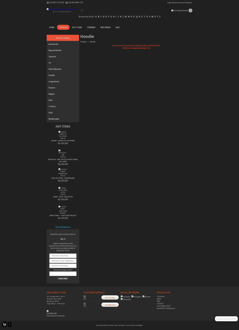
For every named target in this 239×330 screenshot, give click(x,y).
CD (50, 62)
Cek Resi (160, 303)
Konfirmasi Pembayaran (166, 308)
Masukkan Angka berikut (63, 270)
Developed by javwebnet (134, 325)
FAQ (158, 301)
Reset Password (178, 2)
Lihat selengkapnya (62, 227)
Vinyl (51, 112)
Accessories (53, 44)
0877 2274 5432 (58, 2)
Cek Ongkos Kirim (163, 306)
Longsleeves (54, 81)
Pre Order (105, 27)
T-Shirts (52, 106)
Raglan (52, 94)
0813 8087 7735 (77, 2)
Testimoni (161, 296)
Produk (63, 27)
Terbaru (91, 27)
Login (169, 2)
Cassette (52, 56)
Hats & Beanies (55, 69)
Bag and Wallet (55, 50)
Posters (52, 87)
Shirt (51, 100)
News (159, 299)
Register (189, 2)
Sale (118, 27)
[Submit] (163, 10)
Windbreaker (54, 119)
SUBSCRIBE (63, 279)
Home (52, 27)
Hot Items (77, 27)
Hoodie (52, 75)
